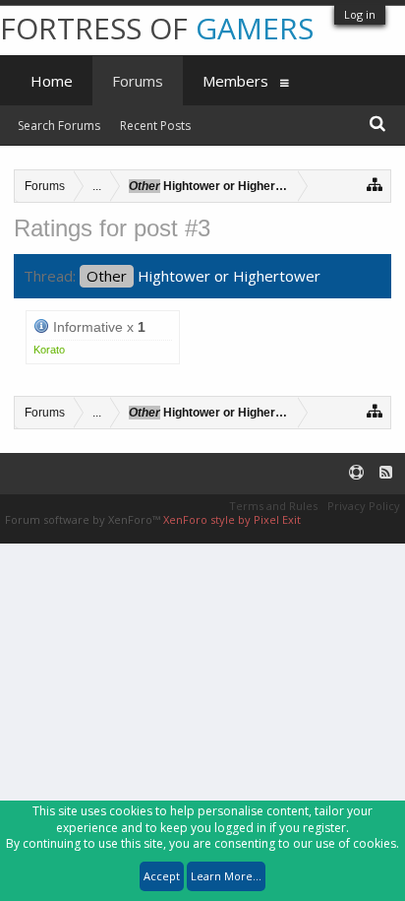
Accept (162, 876)
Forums (137, 81)
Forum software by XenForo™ (84, 519)
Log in (360, 14)
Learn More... (226, 876)
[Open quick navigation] (375, 183)
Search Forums (59, 125)
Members (235, 81)
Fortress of (157, 28)
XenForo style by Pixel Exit (232, 519)
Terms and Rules (273, 505)
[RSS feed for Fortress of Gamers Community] (386, 473)
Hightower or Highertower (203, 276)
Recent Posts (155, 125)
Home (51, 81)
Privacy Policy (363, 505)
